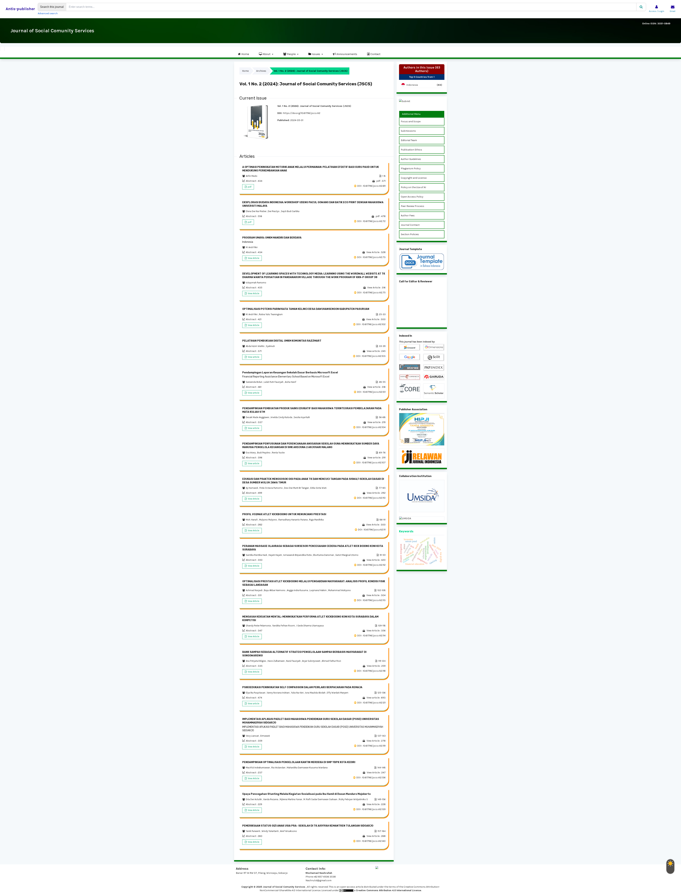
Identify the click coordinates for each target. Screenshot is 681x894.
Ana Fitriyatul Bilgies (256, 661)
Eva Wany (251, 452)
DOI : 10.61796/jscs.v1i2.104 (371, 427)
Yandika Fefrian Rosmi (283, 625)
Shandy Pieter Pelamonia (258, 625)
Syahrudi (270, 346)
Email (672, 11)
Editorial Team (409, 140)
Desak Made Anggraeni (258, 417)
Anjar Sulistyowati (311, 661)
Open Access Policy (412, 196)
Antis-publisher (20, 9)
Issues (316, 54)
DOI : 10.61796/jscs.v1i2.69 (371, 185)
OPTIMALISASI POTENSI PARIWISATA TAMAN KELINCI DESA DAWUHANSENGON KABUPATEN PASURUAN (305, 309)
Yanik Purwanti (253, 831)
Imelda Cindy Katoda (282, 417)
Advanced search (48, 13)
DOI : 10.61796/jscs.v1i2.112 (371, 564)
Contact (375, 54)
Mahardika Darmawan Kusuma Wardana (307, 767)
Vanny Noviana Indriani (278, 692)
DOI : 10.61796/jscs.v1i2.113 (371, 600)
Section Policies (410, 234)
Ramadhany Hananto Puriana (293, 519)
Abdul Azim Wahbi (255, 346)
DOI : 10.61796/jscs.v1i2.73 (371, 257)
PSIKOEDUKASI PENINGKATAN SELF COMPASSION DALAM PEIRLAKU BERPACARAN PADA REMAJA (302, 687)
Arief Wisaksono (288, 831)
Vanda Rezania (271, 799)
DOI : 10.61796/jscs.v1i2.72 (371, 221)
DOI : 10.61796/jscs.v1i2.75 (371, 292)
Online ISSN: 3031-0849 (656, 23)
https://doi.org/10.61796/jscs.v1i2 (301, 113)
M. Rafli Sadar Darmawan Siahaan (320, 799)
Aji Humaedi (252, 488)
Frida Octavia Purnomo (271, 488)
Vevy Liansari (252, 735)
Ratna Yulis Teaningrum (271, 314)
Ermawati (265, 735)
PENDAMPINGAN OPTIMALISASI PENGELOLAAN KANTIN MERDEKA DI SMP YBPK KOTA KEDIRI (298, 762)
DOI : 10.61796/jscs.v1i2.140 (371, 841)
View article (253, 357)
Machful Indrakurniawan (258, 767)
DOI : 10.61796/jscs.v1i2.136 (371, 777)
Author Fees (408, 215)
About (266, 54)
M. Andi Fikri (252, 247)
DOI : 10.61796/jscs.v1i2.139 (371, 809)
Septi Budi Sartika (290, 211)
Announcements (346, 54)
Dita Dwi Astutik (254, 799)
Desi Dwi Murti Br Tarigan (296, 488)
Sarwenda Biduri (254, 382)
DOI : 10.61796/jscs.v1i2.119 (371, 745)
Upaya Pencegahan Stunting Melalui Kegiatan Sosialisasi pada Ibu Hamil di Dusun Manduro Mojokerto (306, 794)
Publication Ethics (411, 149)
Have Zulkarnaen (276, 661)
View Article (253, 258)
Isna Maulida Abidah (315, 692)
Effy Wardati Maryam (337, 692)
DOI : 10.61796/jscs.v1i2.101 (371, 391)
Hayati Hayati (275, 555)
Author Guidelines (411, 159)
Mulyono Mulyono (268, 519)
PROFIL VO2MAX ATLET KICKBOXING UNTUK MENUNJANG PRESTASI (284, 514)
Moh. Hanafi (252, 519)
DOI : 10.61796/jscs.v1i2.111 (372, 529)
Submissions (408, 130)
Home (245, 54)
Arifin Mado (251, 176)
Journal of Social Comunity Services (52, 31)
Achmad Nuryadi (254, 590)
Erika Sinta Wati (318, 488)
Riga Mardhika (316, 519)
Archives (261, 70)
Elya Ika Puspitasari (256, 692)
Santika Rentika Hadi (257, 555)
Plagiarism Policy (411, 168)
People (291, 54)
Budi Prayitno (264, 452)
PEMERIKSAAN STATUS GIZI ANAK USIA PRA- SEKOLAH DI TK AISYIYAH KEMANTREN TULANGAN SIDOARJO (307, 825)
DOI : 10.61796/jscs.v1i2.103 (371, 356)
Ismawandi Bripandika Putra (297, 555)
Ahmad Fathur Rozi (331, 661)
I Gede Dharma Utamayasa (310, 625)
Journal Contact (410, 224)
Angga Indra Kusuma (298, 590)
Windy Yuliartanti (270, 831)
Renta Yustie (278, 452)
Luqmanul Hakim (318, 590)
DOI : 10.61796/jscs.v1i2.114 (371, 635)
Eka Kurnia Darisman (323, 555)
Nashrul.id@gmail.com (318, 880)
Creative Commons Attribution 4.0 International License (388, 890)
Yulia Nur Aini (297, 692)
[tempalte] (421, 262)
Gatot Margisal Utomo (346, 555)
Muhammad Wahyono (339, 590)
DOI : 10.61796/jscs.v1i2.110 (371, 497)
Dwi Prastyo (274, 211)
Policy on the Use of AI (413, 187)
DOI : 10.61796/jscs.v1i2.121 (371, 702)
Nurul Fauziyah (293, 661)
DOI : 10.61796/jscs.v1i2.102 (371, 324)
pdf (249, 186)
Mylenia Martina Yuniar (291, 799)
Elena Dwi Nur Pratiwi (256, 211)
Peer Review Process (412, 206)
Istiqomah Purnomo (256, 282)
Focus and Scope (410, 121)
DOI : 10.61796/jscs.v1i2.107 (371, 462)
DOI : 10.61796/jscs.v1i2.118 (371, 670)
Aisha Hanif (290, 382)
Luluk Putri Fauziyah (274, 382)
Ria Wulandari (278, 767)
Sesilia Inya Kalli (302, 417)
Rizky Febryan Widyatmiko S (353, 799)
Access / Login (656, 11)
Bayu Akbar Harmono (275, 590)
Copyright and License (414, 177)
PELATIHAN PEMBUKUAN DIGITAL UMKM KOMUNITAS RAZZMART (281, 340)
